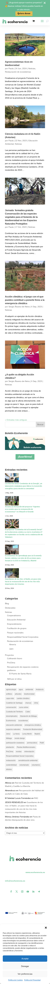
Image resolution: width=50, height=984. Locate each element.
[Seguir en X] (16, 891)
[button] (45, 927)
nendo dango (20, 738)
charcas (28, 703)
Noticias (31, 68)
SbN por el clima (14, 679)
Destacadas (10, 608)
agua (21, 689)
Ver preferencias (25, 974)
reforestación (29, 752)
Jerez (8, 734)
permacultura (32, 743)
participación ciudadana (15, 743)
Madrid (37, 734)
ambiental (29, 689)
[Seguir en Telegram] (39, 891)
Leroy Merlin (27, 734)
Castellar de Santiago (14, 703)
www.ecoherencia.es (35, 872)
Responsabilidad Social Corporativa (22, 637)
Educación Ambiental (16, 620)
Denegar (25, 966)
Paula (10, 68)
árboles (9, 769)
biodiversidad (29, 694)
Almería (12, 644)
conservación (11, 707)
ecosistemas (23, 721)
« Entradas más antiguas (16, 420)
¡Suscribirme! (25, 457)
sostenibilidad (11, 765)
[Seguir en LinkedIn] (33, 891)
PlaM (42, 743)
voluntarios (36, 765)
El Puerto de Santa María (20, 673)
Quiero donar (24, 13)
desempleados (11, 716)
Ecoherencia (11, 721)
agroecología (11, 689)
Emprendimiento (14, 624)
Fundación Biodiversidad (32, 729)
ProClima (11, 662)
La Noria (16, 734)
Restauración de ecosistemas (18, 72)
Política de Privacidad (32, 980)
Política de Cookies (15, 980)
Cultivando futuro (14, 658)
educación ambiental (14, 725)
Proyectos (9, 655)
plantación (10, 747)
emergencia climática (33, 725)
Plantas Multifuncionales (26, 747)
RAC (36, 798)
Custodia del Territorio (14, 712)
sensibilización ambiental (28, 760)
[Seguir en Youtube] (28, 891)
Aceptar (25, 958)
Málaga (9, 738)
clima (36, 703)
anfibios (9, 694)
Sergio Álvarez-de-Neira (19, 307)
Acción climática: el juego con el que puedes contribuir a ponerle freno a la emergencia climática (24, 300)
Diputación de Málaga (28, 716)
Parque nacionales (15, 633)
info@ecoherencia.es (15, 881)
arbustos (18, 694)
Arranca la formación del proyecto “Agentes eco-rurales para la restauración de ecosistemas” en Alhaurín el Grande (22, 509)
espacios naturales (13, 729)
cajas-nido (10, 698)
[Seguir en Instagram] (22, 891)
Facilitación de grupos (16, 628)
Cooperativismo (14, 615)
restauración (11, 760)
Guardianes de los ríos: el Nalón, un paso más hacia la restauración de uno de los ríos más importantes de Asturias (23, 581)
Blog (7, 603)
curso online (23, 707)
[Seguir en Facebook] (11, 891)
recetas (19, 752)
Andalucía (39, 689)
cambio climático (23, 698)
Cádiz (28, 712)
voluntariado (24, 765)
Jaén (11, 649)
